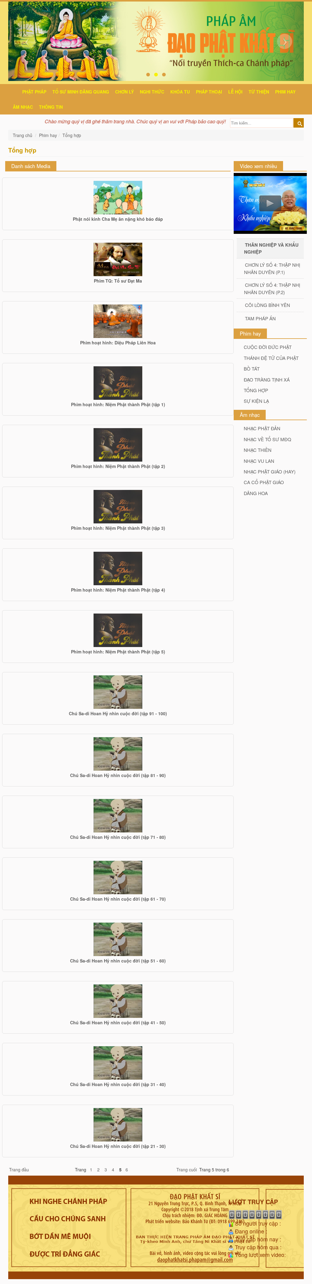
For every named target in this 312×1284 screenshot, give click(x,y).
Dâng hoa (256, 493)
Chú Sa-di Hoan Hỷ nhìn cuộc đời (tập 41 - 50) (118, 1022)
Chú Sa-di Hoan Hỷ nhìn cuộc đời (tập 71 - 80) (118, 837)
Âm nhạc (23, 107)
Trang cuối (186, 1169)
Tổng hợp (71, 135)
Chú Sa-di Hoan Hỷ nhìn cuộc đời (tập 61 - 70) (118, 899)
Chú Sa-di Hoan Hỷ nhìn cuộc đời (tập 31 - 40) (118, 1084)
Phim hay (285, 92)
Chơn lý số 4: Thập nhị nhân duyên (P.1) (272, 268)
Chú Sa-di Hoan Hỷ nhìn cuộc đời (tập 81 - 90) (118, 775)
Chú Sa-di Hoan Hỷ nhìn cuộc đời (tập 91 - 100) (118, 713)
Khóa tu (180, 92)
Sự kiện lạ (256, 401)
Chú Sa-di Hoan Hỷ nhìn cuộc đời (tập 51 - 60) (118, 961)
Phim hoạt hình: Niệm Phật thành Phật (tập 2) (118, 466)
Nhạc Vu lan (259, 461)
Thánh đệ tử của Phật (271, 358)
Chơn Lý (124, 92)
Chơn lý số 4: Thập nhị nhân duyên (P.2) (272, 288)
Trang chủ (23, 135)
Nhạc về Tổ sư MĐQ (267, 439)
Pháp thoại (209, 92)
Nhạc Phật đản (262, 428)
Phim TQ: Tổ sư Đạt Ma (118, 281)
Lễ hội (235, 92)
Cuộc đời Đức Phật (268, 347)
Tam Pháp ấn (260, 318)
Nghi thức (152, 92)
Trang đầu (19, 1169)
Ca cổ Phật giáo (264, 482)
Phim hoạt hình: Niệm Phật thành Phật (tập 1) (118, 404)
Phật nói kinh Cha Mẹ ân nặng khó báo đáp (118, 219)
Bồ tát (252, 368)
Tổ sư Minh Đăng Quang (80, 92)
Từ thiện (259, 92)
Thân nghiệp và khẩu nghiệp (271, 248)
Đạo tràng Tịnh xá (267, 379)
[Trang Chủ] (14, 90)
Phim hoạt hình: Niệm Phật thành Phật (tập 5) (118, 652)
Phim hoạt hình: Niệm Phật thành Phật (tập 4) (118, 590)
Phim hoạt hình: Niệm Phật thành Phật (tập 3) (118, 528)
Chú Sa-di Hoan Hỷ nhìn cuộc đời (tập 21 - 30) (118, 1146)
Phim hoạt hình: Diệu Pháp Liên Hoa (118, 342)
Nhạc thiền (257, 450)
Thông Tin (51, 107)
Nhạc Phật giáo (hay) (270, 471)
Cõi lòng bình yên (267, 305)
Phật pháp (34, 92)
